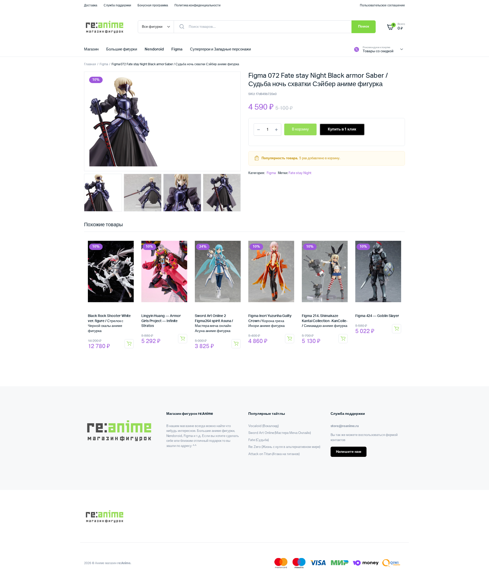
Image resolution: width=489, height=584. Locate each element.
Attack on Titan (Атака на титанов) (274, 454)
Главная (90, 64)
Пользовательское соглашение (382, 5)
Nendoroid (154, 49)
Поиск (363, 26)
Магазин (91, 49)
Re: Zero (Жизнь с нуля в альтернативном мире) (284, 447)
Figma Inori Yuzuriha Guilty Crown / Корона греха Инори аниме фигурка (270, 321)
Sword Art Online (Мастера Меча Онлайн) (279, 433)
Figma (176, 49)
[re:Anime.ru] (106, 27)
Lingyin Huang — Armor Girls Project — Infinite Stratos (161, 321)
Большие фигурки (121, 49)
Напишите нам (348, 452)
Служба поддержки (117, 5)
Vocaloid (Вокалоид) (263, 426)
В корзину (129, 343)
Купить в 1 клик (342, 129)
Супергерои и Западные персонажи (220, 49)
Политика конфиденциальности (197, 5)
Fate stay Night (300, 173)
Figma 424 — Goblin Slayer (377, 316)
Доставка (90, 5)
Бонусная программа (153, 5)
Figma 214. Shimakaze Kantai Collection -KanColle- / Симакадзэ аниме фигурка (324, 321)
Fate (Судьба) (258, 440)
